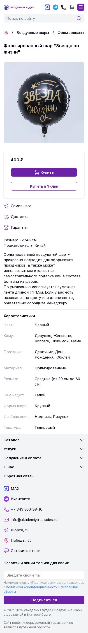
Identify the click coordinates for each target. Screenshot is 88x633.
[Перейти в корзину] (71, 7)
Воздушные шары (33, 32)
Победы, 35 (21, 540)
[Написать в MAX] (47, 7)
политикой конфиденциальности (32, 587)
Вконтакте (20, 499)
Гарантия (19, 227)
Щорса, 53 (20, 530)
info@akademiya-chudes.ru (34, 519)
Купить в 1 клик (44, 186)
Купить (47, 172)
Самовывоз (21, 206)
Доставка (19, 216)
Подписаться (44, 600)
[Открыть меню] (80, 7)
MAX (15, 488)
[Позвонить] (63, 7)
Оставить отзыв (25, 550)
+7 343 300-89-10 (26, 509)
